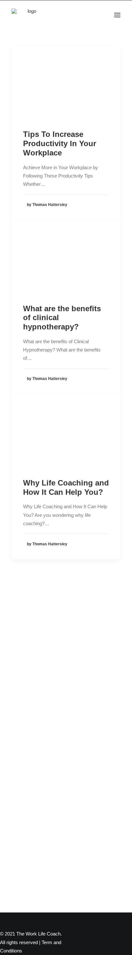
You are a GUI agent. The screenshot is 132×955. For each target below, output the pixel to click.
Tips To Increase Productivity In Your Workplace (59, 143)
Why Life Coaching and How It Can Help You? (66, 487)
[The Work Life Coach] (29, 15)
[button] (117, 15)
